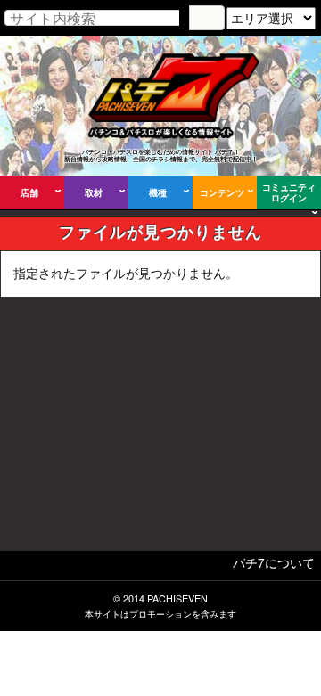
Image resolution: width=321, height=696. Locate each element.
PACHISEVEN (177, 598)
